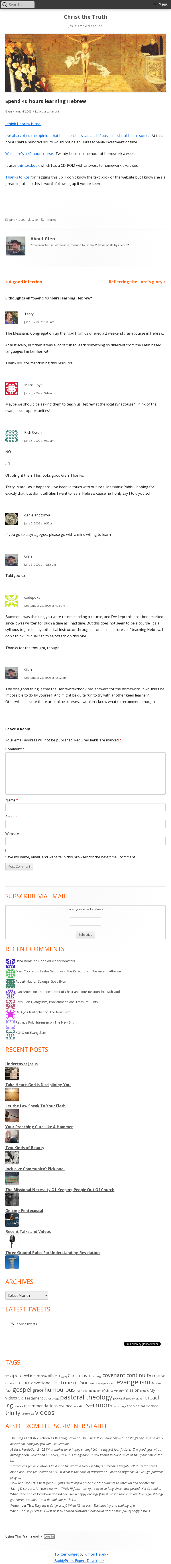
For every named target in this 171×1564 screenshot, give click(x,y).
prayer (140, 1398)
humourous (60, 1389)
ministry (119, 1390)
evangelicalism (106, 1383)
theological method (142, 1406)
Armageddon (19, 1455)
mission (131, 1390)
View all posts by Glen (110, 245)
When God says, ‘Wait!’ (26, 1511)
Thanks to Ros (17, 177)
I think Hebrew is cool (23, 123)
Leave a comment (47, 111)
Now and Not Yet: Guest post (31, 1483)
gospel (22, 1389)
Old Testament (30, 1398)
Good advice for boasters (56, 961)
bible (52, 1375)
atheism (42, 1376)
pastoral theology (86, 1397)
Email (11, 816)
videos (44, 1412)
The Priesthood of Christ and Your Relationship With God (79, 992)
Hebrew (51, 220)
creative (158, 1375)
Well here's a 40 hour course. (29, 153)
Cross (9, 1383)
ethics (93, 1383)
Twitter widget (66, 1554)
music (144, 1390)
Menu (163, 4)
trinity (12, 1412)
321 (7, 1376)
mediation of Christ (100, 1390)
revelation (66, 1406)
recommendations (41, 1405)
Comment (14, 749)
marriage (82, 1391)
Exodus (156, 1383)
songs (122, 1406)
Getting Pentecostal (24, 1210)
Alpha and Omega (23, 1472)
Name (11, 800)
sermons (99, 1404)
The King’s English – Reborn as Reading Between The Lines (52, 1438)
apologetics (23, 1375)
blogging (62, 1376)
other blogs (51, 1398)
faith (8, 1391)
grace (38, 1390)
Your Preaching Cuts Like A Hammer (39, 1126)
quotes (18, 1406)
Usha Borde (24, 961)
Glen (8, 111)
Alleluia (15, 1449)
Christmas (77, 1375)
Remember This (21, 1505)
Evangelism (38, 1032)
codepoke (32, 597)
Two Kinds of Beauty (24, 1147)
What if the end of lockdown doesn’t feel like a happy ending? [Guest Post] (63, 1494)
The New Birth (59, 1012)
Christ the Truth (85, 16)
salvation (79, 1406)
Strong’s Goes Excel (52, 981)
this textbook (28, 165)
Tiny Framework (27, 1536)
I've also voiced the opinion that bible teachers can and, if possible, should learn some (76, 135)
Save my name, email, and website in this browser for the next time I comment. (70, 857)
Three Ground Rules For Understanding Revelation (52, 1252)
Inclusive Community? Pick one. (35, 1168)
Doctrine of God (70, 1382)
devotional (41, 1382)
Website (12, 833)
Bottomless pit (21, 1466)
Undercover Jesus (21, 1063)
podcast (119, 1398)
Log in (49, 1536)
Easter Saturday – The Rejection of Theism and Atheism (80, 971)
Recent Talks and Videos (28, 1231)
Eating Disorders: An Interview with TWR (39, 1488)
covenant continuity (126, 1375)
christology (95, 1376)
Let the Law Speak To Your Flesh (35, 1105)
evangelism (133, 1381)
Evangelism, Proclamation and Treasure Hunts (64, 1002)
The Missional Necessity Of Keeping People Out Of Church (59, 1189)
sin (115, 1406)
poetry (130, 1398)
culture (22, 1383)
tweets (27, 1413)
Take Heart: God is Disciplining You (38, 1084)
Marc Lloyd (33, 384)
